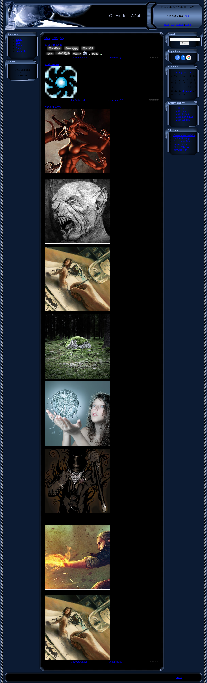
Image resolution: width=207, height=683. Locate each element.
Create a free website (184, 135)
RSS (187, 15)
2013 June (181, 108)
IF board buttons (53, 44)
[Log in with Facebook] (183, 57)
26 (191, 90)
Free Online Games (183, 141)
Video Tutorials (181, 144)
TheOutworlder (79, 57)
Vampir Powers (53, 107)
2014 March (182, 113)
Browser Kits (180, 149)
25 (187, 90)
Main (166, 24)
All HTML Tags (181, 147)
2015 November (184, 116)
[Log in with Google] (188, 57)
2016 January (183, 119)
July (62, 38)
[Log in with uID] (177, 57)
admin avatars (52, 64)
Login (188, 24)
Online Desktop (181, 138)
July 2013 (183, 72)
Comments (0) (116, 57)
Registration (177, 24)
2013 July (181, 111)
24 (183, 90)
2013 (55, 38)
